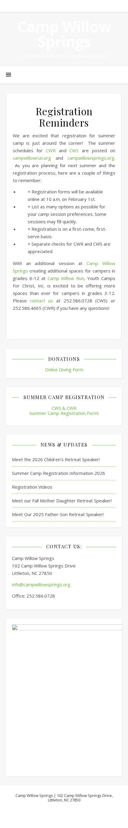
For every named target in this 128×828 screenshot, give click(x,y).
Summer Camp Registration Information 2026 (58, 473)
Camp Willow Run (66, 278)
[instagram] (72, 5)
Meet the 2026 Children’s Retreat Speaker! (56, 459)
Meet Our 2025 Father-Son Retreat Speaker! (58, 514)
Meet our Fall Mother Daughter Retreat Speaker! (62, 501)
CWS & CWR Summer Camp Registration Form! (64, 410)
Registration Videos (32, 487)
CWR (51, 150)
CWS (74, 150)
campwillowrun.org (32, 158)
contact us (41, 301)
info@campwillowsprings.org (41, 584)
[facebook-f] (56, 5)
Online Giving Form (64, 370)
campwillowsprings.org (91, 158)
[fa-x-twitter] (64, 5)
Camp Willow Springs (64, 34)
